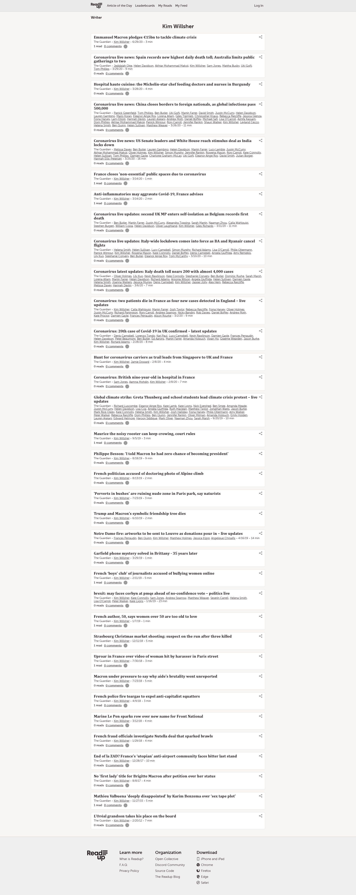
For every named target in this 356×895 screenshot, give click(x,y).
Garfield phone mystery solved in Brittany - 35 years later (145, 553)
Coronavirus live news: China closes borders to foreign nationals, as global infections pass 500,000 (175, 106)
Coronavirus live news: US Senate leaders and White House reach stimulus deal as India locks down (172, 143)
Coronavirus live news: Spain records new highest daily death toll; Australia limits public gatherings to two (174, 59)
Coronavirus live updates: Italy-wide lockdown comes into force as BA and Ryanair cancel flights (174, 243)
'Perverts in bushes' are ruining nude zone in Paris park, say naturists (157, 493)
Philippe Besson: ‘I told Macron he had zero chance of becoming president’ (161, 453)
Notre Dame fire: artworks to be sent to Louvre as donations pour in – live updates (168, 533)
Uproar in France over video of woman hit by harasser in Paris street (156, 656)
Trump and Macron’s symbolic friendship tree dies (140, 513)
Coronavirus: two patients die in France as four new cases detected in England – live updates (169, 303)
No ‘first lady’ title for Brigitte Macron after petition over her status (154, 776)
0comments (113, 46)
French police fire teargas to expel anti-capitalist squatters (147, 696)
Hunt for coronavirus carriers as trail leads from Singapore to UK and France (163, 357)
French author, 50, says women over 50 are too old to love (145, 616)
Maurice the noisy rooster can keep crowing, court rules (144, 433)
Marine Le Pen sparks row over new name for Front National (148, 716)
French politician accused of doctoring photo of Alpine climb (148, 473)
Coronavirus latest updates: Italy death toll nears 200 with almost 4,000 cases (163, 271)
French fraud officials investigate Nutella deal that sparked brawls (153, 736)
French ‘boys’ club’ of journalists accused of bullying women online (154, 573)
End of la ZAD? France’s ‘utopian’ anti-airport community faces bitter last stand (165, 756)
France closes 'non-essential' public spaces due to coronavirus (150, 174)
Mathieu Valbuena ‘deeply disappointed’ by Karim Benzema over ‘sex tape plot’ (165, 796)
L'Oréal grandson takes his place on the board (135, 816)
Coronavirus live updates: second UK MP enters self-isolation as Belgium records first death (171, 216)
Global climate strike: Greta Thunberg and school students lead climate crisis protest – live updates (175, 399)
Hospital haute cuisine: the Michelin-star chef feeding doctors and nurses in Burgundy (172, 84)
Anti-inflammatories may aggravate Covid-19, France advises (148, 194)
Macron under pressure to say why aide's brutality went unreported (155, 676)
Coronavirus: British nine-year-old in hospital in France (144, 377)
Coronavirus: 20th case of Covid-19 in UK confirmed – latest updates (155, 331)
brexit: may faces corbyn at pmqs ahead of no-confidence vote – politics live (162, 593)
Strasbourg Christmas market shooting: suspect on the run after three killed (163, 636)
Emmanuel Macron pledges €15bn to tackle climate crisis (145, 37)
